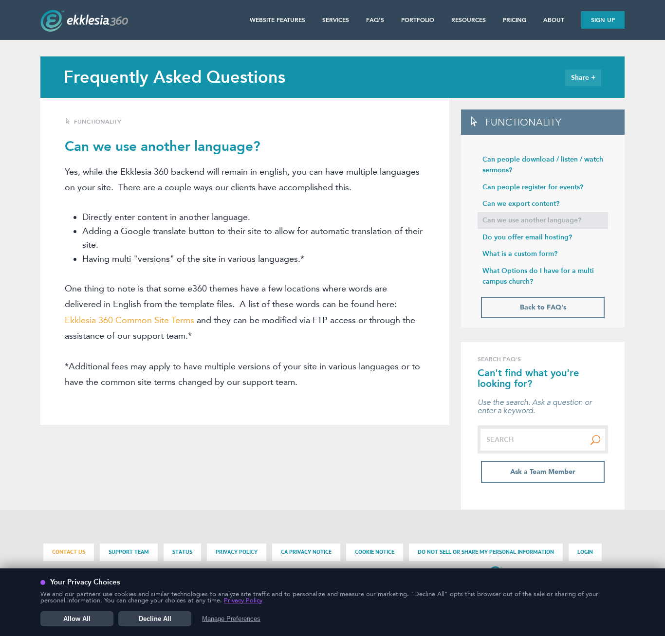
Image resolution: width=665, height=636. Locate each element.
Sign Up (603, 20)
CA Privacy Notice (306, 552)
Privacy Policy (237, 552)
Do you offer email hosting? (527, 237)
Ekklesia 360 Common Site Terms (129, 320)
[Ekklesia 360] (84, 28)
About (553, 20)
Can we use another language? (531, 220)
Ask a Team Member (542, 472)
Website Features (277, 20)
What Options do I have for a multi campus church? (538, 276)
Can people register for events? (532, 187)
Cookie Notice (374, 552)
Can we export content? (520, 204)
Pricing (514, 20)
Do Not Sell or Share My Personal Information (486, 552)
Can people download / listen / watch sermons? (542, 164)
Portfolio (417, 20)
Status (182, 552)
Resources (468, 20)
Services (335, 20)
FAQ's (375, 20)
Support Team (129, 552)
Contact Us (68, 552)
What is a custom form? (519, 254)
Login (585, 552)
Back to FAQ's (543, 307)
